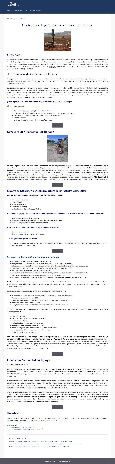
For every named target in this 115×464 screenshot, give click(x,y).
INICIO (9, 11)
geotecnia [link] (13, 60)
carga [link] (85, 79)
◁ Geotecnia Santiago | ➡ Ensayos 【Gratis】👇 (22, 427)
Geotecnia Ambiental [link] (56, 385)
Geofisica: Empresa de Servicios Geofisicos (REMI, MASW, (25, 444)
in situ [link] (62, 273)
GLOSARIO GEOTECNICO (34, 11)
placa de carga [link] (44, 275)
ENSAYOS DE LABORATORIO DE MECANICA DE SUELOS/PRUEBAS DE (53, 441)
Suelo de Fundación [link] (91, 418)
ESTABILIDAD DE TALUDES (76, 444)
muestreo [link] (42, 296)
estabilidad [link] (52, 66)
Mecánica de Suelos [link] (28, 111)
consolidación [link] (44, 220)
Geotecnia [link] (60, 102)
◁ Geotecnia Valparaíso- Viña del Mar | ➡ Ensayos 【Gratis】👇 (26, 429)
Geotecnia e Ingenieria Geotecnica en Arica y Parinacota (55, 447)
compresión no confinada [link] (31, 218)
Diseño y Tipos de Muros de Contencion (19, 441)
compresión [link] (33, 234)
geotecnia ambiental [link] (15, 369)
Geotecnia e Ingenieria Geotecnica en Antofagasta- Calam (24, 447)
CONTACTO (18, 11)
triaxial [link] (62, 266)
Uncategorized (13, 425)
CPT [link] (36, 298)
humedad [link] (25, 200)
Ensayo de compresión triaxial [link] (21, 223)
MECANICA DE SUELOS (59, 444)
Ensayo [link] (14, 232)
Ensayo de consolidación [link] (19, 220)
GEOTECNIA (46, 444)
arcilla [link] (89, 81)
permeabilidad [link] (47, 264)
